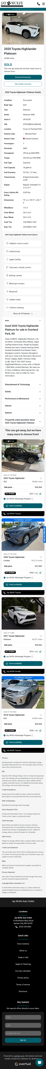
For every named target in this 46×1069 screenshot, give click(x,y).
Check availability (15, 506)
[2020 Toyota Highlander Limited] (23, 534)
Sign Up (23, 1040)
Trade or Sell (23, 957)
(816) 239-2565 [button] (25, 927)
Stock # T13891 (9, 633)
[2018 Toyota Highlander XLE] (23, 692)
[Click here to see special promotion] (23, 9)
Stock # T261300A (10, 712)
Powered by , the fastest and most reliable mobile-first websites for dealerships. (23, 1057)
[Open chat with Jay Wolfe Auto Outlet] (39, 1062)
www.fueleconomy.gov (21, 785)
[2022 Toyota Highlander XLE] (23, 455)
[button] (38, 3)
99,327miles (37, 639)
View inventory (23, 944)
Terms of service (23, 984)
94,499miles (37, 718)
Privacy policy (23, 978)
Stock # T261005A (10, 475)
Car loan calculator (23, 971)
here (40, 877)
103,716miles (36, 560)
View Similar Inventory (23, 84)
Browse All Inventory (23, 77)
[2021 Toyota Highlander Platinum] (23, 613)
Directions (23, 991)
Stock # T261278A (10, 554)
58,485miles (37, 482)
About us (23, 951)
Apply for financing (23, 964)
